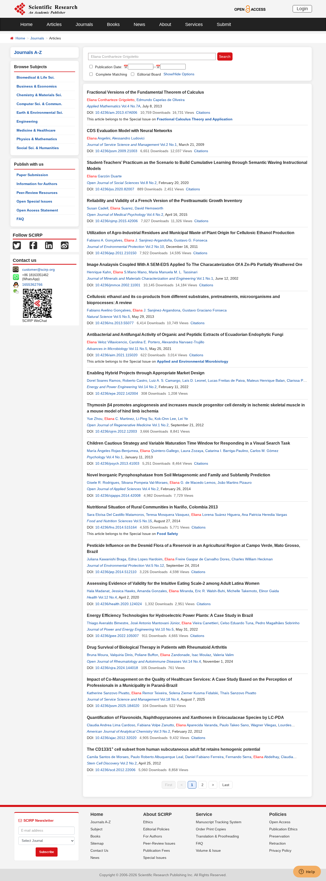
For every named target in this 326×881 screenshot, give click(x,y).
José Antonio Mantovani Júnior (155, 623)
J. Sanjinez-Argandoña (148, 240)
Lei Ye (183, 419)
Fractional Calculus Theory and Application (195, 119)
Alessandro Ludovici (128, 138)
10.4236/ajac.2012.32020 (116, 738)
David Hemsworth (149, 208)
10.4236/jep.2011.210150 (116, 253)
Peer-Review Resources (37, 193)
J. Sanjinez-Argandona (156, 310)
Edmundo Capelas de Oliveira (161, 100)
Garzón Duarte (104, 176)
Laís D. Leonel (194, 380)
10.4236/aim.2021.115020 (116, 355)
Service (204, 814)
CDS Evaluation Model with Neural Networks (129, 131)
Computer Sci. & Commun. (39, 104)
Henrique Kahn (99, 272)
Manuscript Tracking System (218, 822)
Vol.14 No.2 (147, 387)
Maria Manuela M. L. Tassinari (173, 272)
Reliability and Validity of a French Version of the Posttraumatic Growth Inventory (164, 200)
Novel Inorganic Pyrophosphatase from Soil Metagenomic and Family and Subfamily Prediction (178, 475)
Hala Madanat (98, 591)
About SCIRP (157, 814)
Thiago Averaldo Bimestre (107, 623)
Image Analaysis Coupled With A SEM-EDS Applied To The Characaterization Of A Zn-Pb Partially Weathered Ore (194, 264)
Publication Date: (108, 67)
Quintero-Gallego (159, 451)
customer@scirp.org (38, 269)
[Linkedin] (49, 245)
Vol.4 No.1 (114, 457)
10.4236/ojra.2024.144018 (116, 668)
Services (194, 24)
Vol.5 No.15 (142, 521)
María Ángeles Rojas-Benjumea (112, 451)
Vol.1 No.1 (205, 278)
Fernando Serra (238, 757)
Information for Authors (37, 184)
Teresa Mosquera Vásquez (167, 515)
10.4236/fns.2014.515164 (116, 527)
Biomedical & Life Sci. (36, 77)
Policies (278, 814)
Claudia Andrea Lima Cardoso (111, 725)
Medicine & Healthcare (36, 130)
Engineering (27, 121)
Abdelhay (266, 757)
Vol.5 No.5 (121, 317)
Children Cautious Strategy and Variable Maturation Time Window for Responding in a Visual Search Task (188, 443)
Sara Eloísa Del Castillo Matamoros (115, 515)
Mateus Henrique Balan (266, 380)
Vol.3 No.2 (162, 731)
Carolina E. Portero (144, 342)
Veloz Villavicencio (107, 342)
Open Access (279, 822)
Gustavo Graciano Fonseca (204, 310)
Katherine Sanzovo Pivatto (108, 693)
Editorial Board (149, 74)
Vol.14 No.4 (191, 661)
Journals (84, 24)
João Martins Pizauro (235, 482)
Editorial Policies (156, 829)
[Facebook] (33, 245)
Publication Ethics (283, 829)
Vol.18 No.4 (169, 699)
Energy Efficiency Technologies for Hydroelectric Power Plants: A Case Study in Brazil (170, 615)
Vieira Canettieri (200, 623)
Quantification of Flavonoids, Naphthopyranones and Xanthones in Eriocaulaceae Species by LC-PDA (185, 717)
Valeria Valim (223, 655)
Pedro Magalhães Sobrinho (277, 623)
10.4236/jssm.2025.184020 (117, 706)
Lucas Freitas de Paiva (226, 380)
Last (225, 785)
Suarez (121, 208)
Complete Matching (111, 74)
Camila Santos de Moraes (108, 757)
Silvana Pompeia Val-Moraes (144, 482)
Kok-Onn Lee (165, 419)
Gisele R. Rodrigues (103, 482)
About (165, 24)
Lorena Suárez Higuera (215, 515)
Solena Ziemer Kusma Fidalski (193, 693)
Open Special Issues (34, 201)
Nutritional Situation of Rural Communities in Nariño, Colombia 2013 (152, 507)
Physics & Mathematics (37, 139)
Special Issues (154, 858)
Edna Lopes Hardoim (145, 559)
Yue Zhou (94, 419)
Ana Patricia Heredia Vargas (264, 515)
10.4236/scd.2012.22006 (115, 770)
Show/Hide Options (179, 74)
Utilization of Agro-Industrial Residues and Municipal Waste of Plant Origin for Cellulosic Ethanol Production (190, 233)
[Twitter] (17, 245)
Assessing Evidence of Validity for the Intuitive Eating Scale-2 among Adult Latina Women (173, 583)
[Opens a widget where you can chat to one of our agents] (307, 872)
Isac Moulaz (201, 655)
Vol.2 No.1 (168, 145)
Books (113, 24)
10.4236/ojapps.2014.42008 (118, 495)
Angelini (98, 138)
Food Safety (167, 534)
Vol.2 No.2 (128, 763)
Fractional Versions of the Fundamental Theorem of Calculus (145, 92)
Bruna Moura (97, 655)
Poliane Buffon (146, 655)
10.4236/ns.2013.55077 (114, 323)
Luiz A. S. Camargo (164, 380)
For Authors (152, 836)
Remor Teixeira (149, 693)
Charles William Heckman (252, 559)
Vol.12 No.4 (107, 597)
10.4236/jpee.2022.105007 (117, 636)
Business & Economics (37, 86)
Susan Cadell (97, 208)
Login (302, 8)
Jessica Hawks (123, 591)
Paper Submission (32, 175)
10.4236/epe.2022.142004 (116, 393)
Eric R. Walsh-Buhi (210, 591)
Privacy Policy (280, 850)
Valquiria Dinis (121, 655)
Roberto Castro (135, 380)
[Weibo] (65, 245)
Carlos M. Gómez (264, 451)
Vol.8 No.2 (148, 183)
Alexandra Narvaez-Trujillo (183, 342)
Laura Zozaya (192, 451)
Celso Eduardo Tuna (236, 623)
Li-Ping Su (144, 419)
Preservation (279, 836)
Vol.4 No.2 (155, 214)
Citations (203, 112)
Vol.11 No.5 (138, 349)
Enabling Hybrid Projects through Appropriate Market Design (146, 373)
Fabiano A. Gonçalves (104, 240)
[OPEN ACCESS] (250, 9)
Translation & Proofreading (217, 836)
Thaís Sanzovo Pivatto (238, 693)
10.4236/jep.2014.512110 (116, 572)
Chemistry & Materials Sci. (39, 95)
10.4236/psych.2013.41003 (117, 463)
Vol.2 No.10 (154, 247)
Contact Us (99, 850)
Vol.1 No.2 (160, 425)
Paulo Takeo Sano (234, 725)
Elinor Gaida (269, 591)
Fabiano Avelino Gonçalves (109, 310)
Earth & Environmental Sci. (40, 112)
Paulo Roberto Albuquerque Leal (157, 757)
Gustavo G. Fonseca (190, 240)
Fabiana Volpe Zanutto (155, 725)
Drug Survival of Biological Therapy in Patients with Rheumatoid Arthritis (157, 647)
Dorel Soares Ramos (103, 380)
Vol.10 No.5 (164, 629)
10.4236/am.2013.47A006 (116, 112)
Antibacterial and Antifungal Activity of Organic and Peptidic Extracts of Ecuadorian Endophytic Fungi (185, 334)
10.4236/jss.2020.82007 (114, 189)
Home (26, 24)
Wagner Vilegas (263, 725)
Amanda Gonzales (152, 591)
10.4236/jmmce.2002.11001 (117, 285)
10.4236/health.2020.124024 (118, 604)
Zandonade (175, 655)
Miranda (181, 591)
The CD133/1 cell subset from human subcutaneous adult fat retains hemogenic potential (173, 749)
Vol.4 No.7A (130, 106)
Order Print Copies (211, 829)
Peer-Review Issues (159, 843)
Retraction (277, 843)
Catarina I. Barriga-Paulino (226, 451)
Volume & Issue (208, 850)
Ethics (148, 822)
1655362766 (32, 284)
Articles (54, 24)
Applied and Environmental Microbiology (192, 361)
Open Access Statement (37, 210)
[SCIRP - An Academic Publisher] (45, 9)
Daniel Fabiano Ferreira (204, 757)
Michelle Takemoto (242, 591)
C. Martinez (119, 419)
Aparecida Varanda (197, 725)
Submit (224, 24)
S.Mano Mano (130, 272)
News (139, 24)
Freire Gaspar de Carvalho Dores (197, 559)
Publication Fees (156, 850)
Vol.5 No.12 (154, 565)
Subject (96, 829)
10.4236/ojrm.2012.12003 (116, 431)
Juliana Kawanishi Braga (106, 559)
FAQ (20, 219)
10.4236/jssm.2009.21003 (116, 151)
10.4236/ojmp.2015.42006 (116, 221)
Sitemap (97, 843)
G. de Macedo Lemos (192, 482)
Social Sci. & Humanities (38, 148)
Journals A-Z (100, 822)
